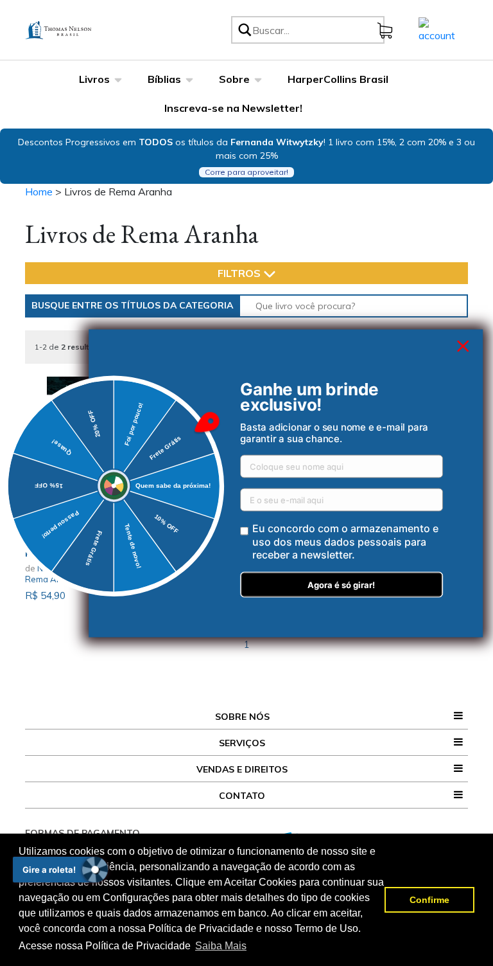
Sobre (234, 79)
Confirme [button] (429, 900)
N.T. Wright (57, 568)
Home (39, 191)
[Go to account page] (437, 28)
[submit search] (244, 30)
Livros (94, 79)
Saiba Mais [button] (220, 945)
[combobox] (316, 30)
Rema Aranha (52, 579)
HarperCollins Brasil (338, 79)
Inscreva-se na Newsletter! (233, 108)
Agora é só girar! (341, 585)
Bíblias (164, 79)
